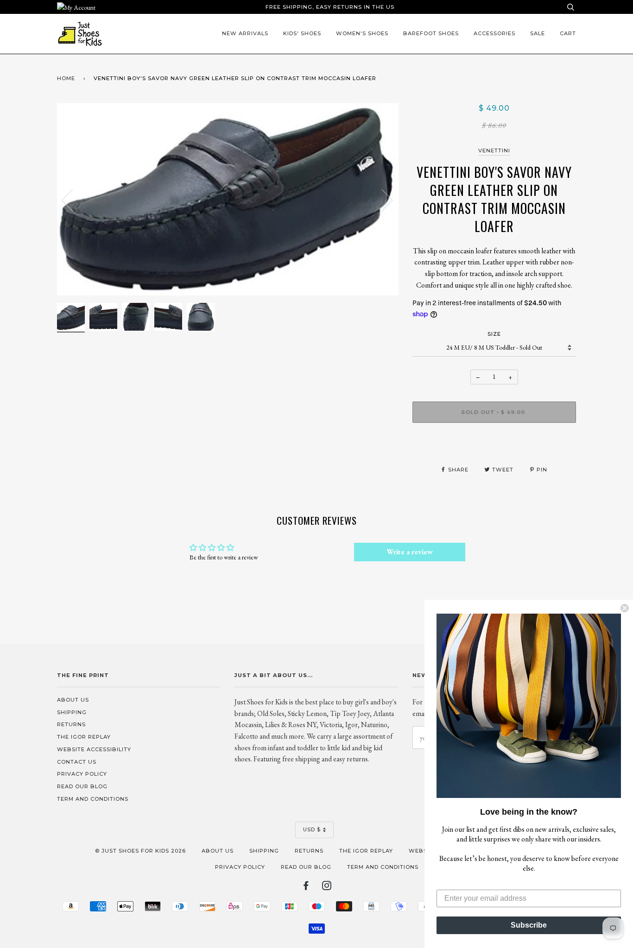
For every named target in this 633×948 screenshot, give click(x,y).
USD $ (312, 829)
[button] (529, 706)
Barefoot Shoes (431, 33)
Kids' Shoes (302, 33)
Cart (568, 33)
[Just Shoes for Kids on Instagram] (327, 887)
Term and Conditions (92, 799)
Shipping (72, 712)
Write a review (409, 552)
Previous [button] (73, 199)
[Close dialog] (624, 608)
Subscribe (529, 925)
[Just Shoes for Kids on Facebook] (306, 887)
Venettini (494, 150)
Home (66, 78)
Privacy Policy (82, 774)
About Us (73, 700)
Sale (537, 33)
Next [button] (382, 199)
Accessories (494, 33)
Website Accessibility (94, 749)
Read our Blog (82, 786)
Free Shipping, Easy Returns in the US (330, 7)
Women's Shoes (362, 33)
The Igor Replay (84, 737)
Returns (71, 724)
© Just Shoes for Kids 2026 (140, 851)
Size (494, 334)
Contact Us (76, 762)
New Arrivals (245, 33)
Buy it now (494, 440)
